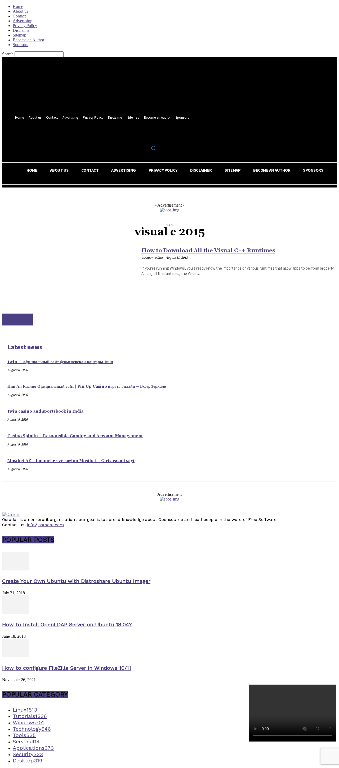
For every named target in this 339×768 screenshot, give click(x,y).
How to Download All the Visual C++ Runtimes (208, 250)
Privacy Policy (25, 25)
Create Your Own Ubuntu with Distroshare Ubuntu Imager (76, 581)
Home (18, 6)
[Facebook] (135, 136)
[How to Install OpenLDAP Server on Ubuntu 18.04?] (15, 612)
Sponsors (20, 44)
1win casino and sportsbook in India (45, 411)
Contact (19, 16)
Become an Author (28, 40)
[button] (153, 148)
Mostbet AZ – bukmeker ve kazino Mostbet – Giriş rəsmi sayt (71, 460)
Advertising (22, 21)
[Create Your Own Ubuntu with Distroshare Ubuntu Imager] (15, 569)
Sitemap (19, 35)
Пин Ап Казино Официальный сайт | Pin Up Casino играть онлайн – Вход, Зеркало (86, 386)
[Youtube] (154, 136)
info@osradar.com (45, 524)
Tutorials (17, 319)
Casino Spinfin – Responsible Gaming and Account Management (75, 436)
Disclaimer (22, 30)
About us (20, 11)
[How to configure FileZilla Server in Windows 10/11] (15, 656)
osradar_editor (152, 257)
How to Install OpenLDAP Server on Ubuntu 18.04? (67, 624)
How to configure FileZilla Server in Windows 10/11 (66, 668)
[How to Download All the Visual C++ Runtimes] (69, 285)
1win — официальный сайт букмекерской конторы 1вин (60, 361)
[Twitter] (144, 136)
